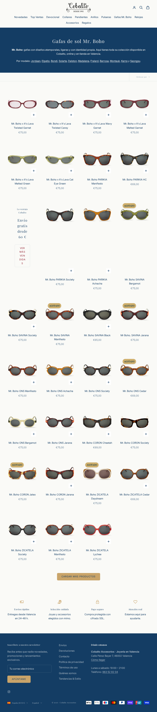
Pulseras (106, 17)
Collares (67, 17)
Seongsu (135, 61)
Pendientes (81, 17)
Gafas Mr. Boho (123, 17)
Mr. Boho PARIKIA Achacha (97, 281)
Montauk (115, 61)
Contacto (64, 656)
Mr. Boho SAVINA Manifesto (60, 337)
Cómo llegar (98, 659)
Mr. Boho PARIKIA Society (59, 279)
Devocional (52, 17)
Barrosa (104, 61)
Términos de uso (68, 667)
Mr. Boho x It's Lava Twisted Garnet (22, 125)
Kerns (124, 61)
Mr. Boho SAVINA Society (22, 335)
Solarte (63, 61)
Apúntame (19, 679)
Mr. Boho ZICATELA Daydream (97, 496)
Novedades (20, 17)
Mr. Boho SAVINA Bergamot (134, 281)
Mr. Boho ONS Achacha (60, 391)
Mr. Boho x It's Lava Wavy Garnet (97, 125)
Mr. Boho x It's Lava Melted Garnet (135, 125)
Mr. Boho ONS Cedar (134, 391)
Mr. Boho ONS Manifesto (22, 391)
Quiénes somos (67, 673)
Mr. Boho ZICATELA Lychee (97, 552)
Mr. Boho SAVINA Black (97, 335)
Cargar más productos (78, 576)
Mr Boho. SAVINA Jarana (135, 335)
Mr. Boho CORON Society (134, 442)
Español (35, 703)
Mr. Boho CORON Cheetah (97, 442)
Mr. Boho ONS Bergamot (22, 442)
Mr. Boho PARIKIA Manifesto (97, 181)
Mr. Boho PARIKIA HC (135, 179)
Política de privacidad (71, 661)
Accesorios (72, 22)
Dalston (72, 61)
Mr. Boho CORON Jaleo (22, 494)
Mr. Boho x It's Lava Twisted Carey (60, 125)
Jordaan (35, 61)
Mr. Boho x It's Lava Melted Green (22, 181)
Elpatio (46, 61)
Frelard (94, 61)
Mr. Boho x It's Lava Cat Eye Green (59, 181)
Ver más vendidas (22, 256)
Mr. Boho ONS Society (97, 391)
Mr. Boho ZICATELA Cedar (135, 494)
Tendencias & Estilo (70, 678)
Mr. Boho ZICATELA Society (22, 552)
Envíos (63, 645)
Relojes (139, 17)
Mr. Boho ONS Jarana (60, 442)
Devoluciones (67, 650)
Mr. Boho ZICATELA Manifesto (60, 552)
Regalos (86, 22)
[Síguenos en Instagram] (8, 691)
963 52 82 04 (110, 671)
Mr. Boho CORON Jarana (60, 494)
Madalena (83, 61)
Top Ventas (37, 17)
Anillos (94, 17)
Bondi (54, 61)
